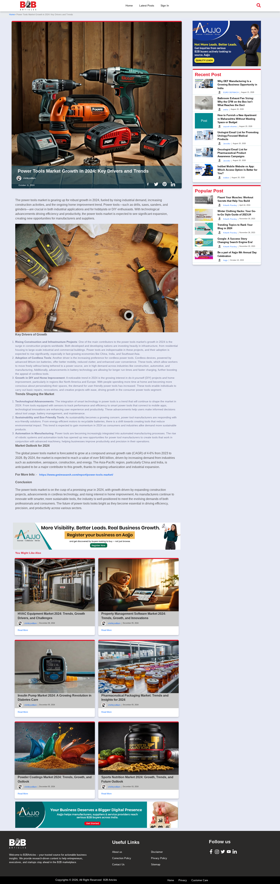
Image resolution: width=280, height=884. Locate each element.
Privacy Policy (159, 858)
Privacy (182, 880)
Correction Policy (121, 858)
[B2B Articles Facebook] (211, 851)
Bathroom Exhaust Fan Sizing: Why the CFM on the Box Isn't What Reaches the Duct (236, 101)
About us (117, 852)
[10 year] (96, 815)
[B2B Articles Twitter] (223, 851)
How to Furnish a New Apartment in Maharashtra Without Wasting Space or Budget (237, 119)
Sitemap (155, 864)
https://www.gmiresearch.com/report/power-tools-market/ (76, 474)
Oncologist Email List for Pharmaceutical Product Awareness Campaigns (232, 153)
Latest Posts (146, 5)
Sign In (165, 5)
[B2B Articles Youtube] (229, 851)
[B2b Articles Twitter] (157, 184)
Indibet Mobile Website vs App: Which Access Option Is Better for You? (237, 170)
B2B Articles (110, 879)
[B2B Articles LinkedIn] (235, 851)
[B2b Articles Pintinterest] (165, 184)
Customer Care (199, 880)
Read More (23, 630)
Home (129, 5)
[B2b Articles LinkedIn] (173, 184)
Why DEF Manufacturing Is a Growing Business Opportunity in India (237, 84)
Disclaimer (157, 852)
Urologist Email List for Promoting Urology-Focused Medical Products (238, 135)
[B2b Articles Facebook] (148, 184)
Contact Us (118, 864)
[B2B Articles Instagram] (217, 851)
